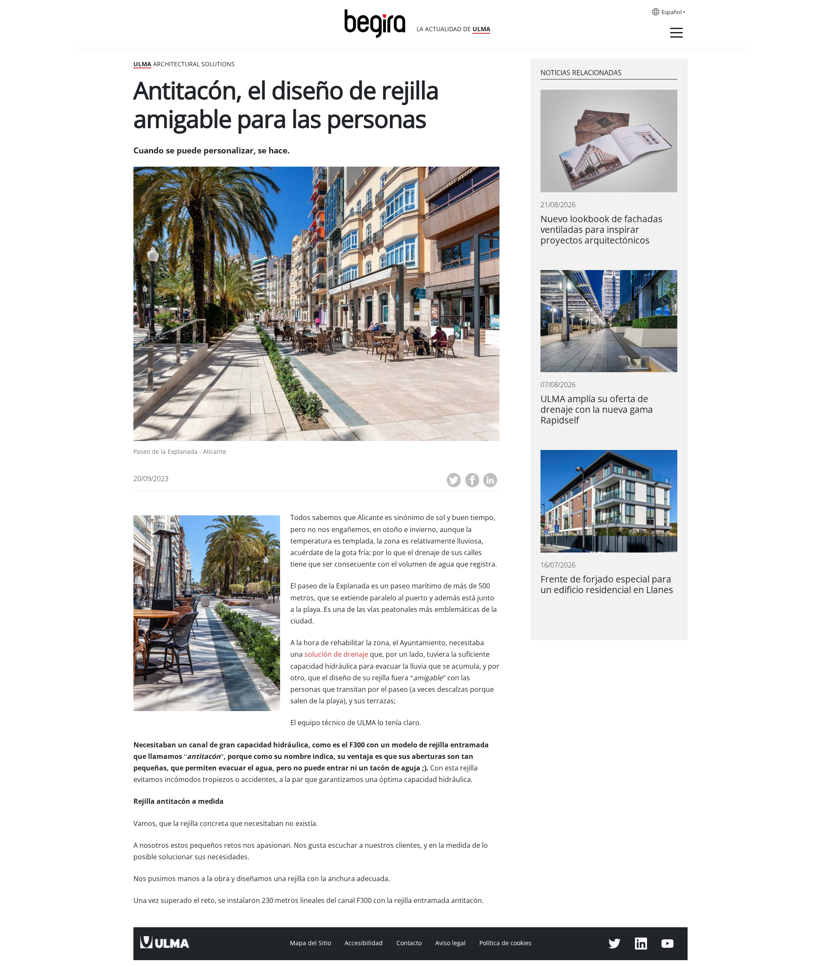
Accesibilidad (364, 943)
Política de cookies (505, 943)
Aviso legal (450, 943)
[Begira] (378, 22)
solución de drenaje (336, 654)
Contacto (409, 943)
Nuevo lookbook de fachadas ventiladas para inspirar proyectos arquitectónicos (601, 229)
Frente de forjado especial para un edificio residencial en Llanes (606, 584)
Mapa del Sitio (310, 943)
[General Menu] (676, 34)
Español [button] (672, 12)
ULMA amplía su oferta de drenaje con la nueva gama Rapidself (596, 409)
